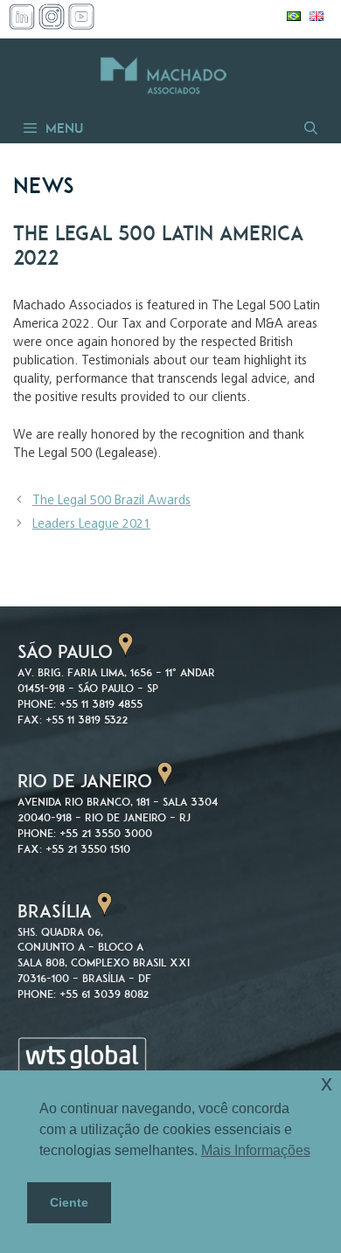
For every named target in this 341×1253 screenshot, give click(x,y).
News (43, 185)
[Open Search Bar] (310, 128)
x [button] (326, 1083)
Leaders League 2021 (91, 524)
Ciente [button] (69, 1202)
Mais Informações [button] (255, 1150)
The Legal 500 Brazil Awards (111, 501)
